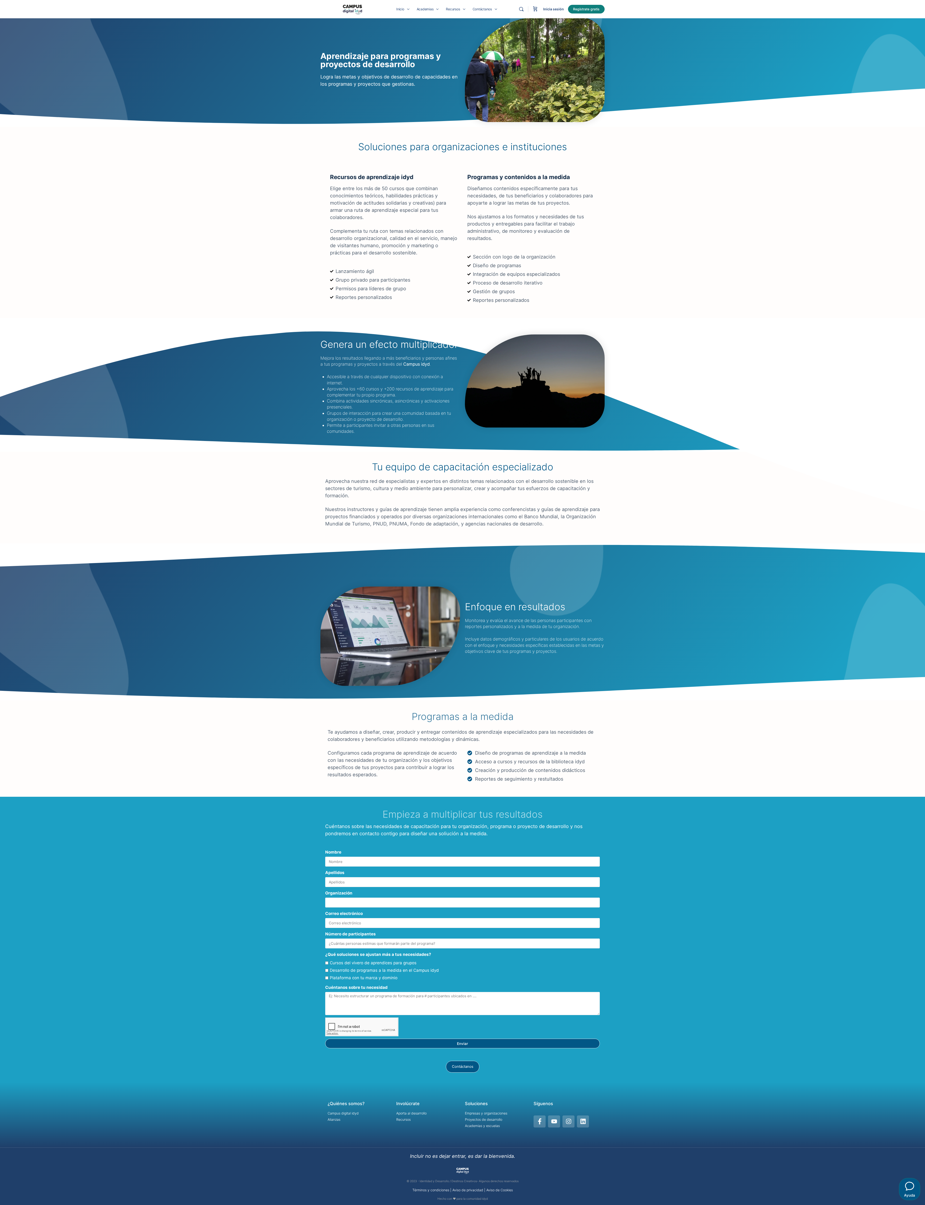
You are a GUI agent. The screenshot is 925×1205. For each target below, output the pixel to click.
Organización (338, 893)
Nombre (333, 852)
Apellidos (334, 872)
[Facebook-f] (540, 1121)
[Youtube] (554, 1121)
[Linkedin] (583, 1121)
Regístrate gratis (586, 9)
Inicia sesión (553, 9)
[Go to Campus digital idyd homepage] (352, 8)
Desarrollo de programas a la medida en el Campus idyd (384, 970)
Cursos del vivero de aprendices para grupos (373, 962)
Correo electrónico (344, 913)
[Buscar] (521, 9)
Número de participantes (350, 934)
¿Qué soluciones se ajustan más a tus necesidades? (378, 954)
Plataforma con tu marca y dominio (363, 977)
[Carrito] (535, 9)
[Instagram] (568, 1121)
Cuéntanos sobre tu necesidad (356, 987)
